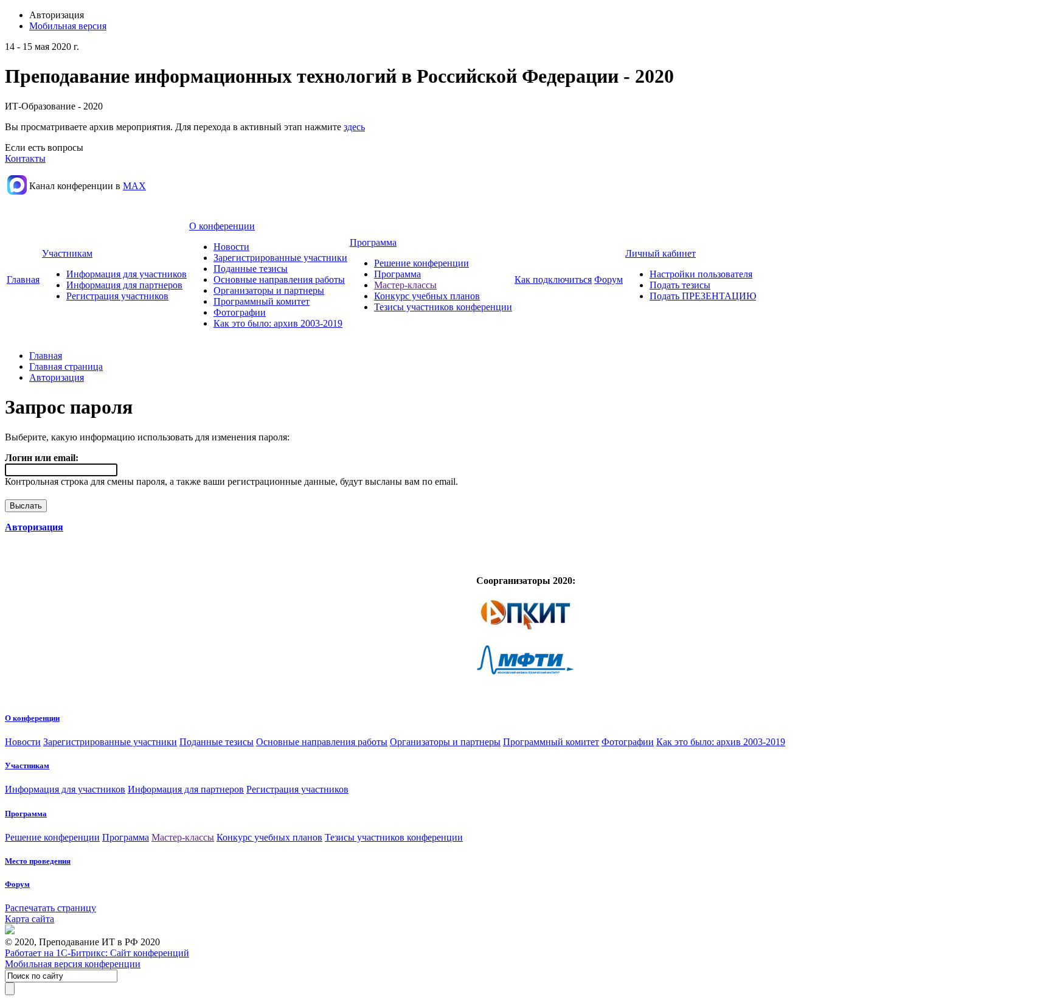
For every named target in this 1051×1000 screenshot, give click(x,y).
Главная (23, 279)
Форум (608, 279)
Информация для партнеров (124, 285)
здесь (354, 127)
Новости (231, 246)
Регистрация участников (117, 296)
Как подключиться (553, 279)
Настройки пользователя (701, 274)
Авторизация (56, 377)
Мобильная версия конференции (72, 964)
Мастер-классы (405, 285)
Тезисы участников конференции (443, 307)
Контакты (25, 158)
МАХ (134, 186)
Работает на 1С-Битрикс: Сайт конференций (97, 953)
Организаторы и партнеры (268, 290)
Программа (373, 242)
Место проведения (38, 861)
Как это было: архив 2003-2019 (277, 323)
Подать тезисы (680, 285)
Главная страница (66, 366)
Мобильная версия (67, 26)
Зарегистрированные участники (280, 257)
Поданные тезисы (250, 268)
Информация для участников (126, 274)
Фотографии (239, 312)
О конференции (222, 226)
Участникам (67, 253)
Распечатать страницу (50, 908)
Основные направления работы (279, 279)
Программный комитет (261, 301)
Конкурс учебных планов (427, 296)
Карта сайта (29, 919)
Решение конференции (421, 263)
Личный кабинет (660, 253)
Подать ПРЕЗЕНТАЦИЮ (703, 296)
